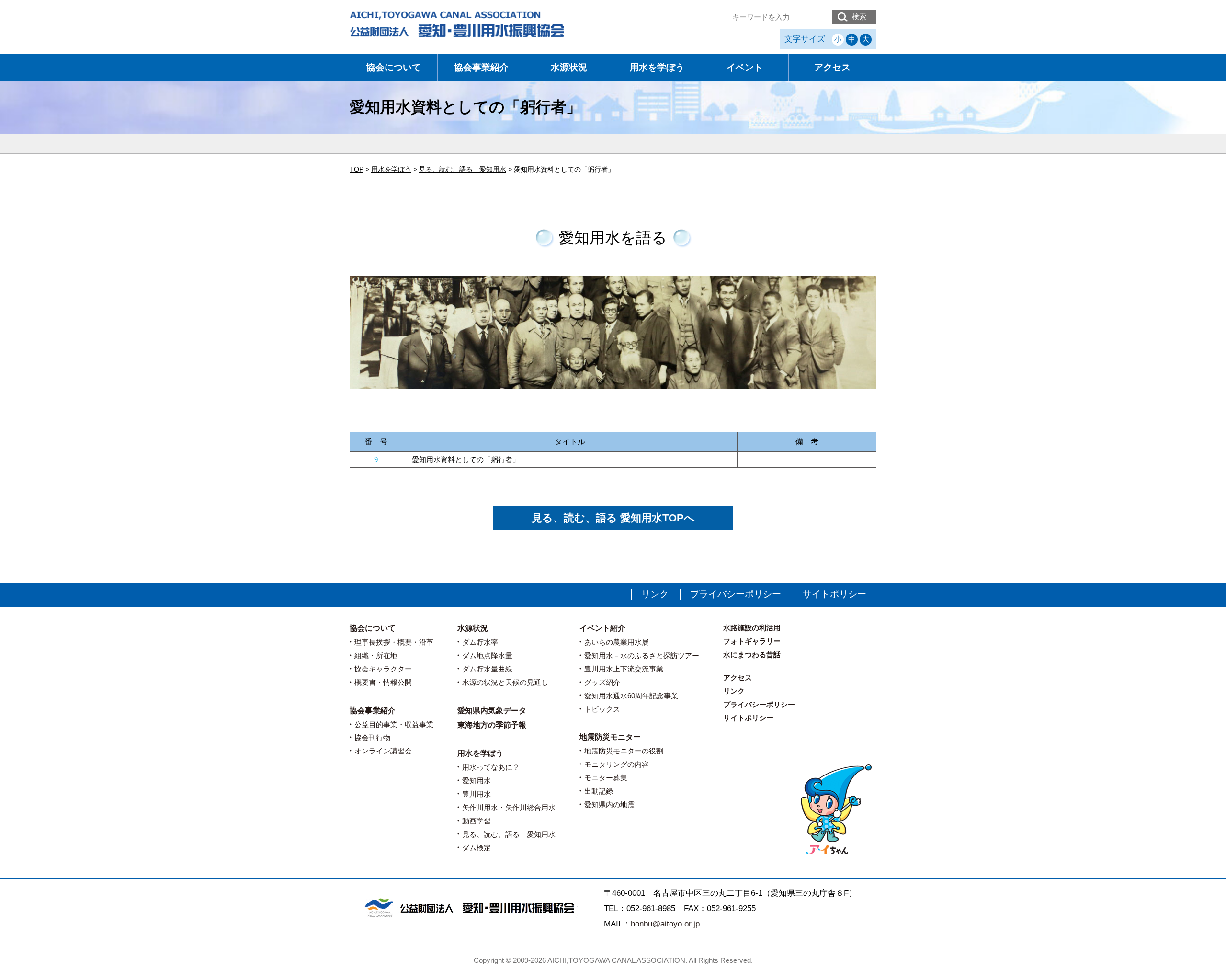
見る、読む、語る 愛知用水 (509, 834)
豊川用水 (476, 794)
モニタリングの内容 (616, 764)
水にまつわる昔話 (752, 654)
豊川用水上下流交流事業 (623, 669)
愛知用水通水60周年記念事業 (631, 696)
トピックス (602, 709)
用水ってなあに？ (491, 767)
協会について (393, 67)
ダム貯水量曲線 (487, 669)
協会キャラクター (383, 669)
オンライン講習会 (383, 751)
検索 (859, 16)
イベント (745, 67)
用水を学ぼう (657, 67)
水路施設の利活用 (752, 628)
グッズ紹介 (602, 682)
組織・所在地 (375, 655)
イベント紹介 (602, 628)
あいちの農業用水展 (616, 642)
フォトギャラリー (752, 641)
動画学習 (476, 821)
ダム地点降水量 (487, 655)
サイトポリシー (834, 594)
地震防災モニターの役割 (623, 751)
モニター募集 (605, 778)
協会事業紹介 (481, 67)
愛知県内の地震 (609, 804)
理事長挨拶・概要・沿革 (393, 642)
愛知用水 (476, 780)
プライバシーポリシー (735, 594)
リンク (655, 594)
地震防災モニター (610, 737)
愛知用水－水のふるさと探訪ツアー (641, 655)
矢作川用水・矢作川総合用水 (509, 807)
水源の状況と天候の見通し (505, 682)
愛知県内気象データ (491, 710)
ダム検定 (476, 848)
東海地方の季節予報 (491, 725)
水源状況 (569, 67)
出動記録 (598, 791)
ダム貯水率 (480, 642)
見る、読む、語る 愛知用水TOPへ (613, 518)
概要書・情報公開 (383, 682)
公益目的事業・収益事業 (393, 724)
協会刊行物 (372, 737)
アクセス (832, 67)
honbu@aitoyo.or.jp (665, 923)
